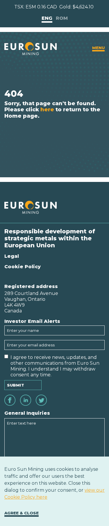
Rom (62, 18)
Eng (47, 18)
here (47, 109)
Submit (15, 385)
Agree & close (21, 513)
